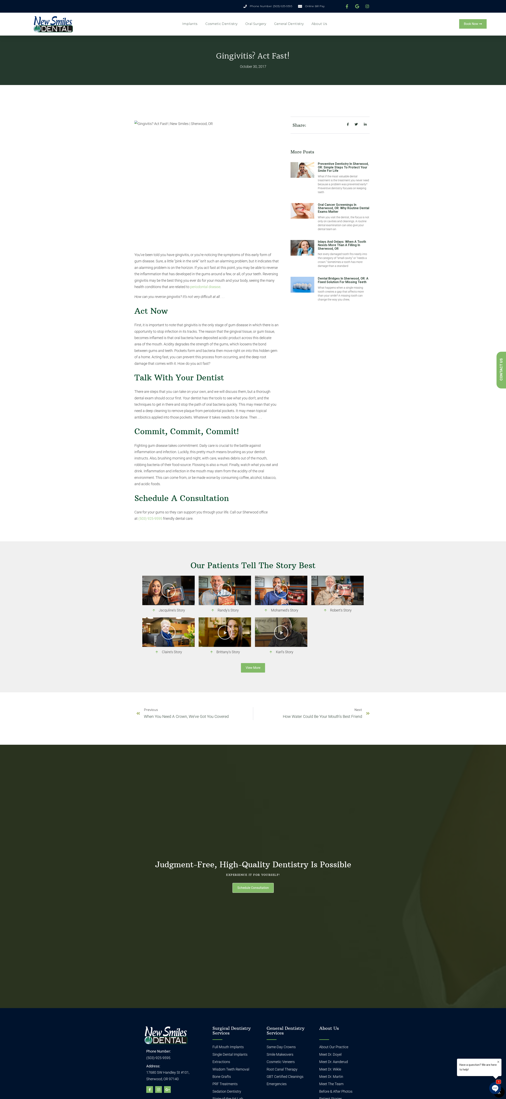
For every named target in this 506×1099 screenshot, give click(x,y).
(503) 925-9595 (150, 518)
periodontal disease (205, 287)
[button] (168, 590)
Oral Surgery (255, 24)
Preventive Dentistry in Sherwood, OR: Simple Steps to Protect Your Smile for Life (343, 167)
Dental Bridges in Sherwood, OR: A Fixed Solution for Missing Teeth (343, 280)
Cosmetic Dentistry (221, 24)
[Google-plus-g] (167, 1089)
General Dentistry (289, 24)
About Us (319, 24)
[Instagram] (158, 1089)
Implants (189, 24)
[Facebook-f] (149, 1089)
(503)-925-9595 (158, 1058)
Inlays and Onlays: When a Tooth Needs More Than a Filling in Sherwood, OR (342, 245)
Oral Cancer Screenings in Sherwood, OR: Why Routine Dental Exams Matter (343, 208)
